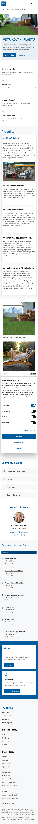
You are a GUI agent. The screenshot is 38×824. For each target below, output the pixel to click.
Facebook (7, 716)
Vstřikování (5, 552)
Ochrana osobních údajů (9, 795)
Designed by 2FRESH (8, 804)
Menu (32, 4)
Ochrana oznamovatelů (10, 782)
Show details (28, 430)
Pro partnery (7, 775)
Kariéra (4, 757)
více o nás (9, 665)
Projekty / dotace (8, 779)
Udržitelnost (6, 763)
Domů (3, 9)
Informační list (9, 55)
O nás (4, 735)
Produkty (10, 9)
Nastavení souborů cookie (10, 798)
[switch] (33, 411)
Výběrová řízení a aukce (10, 767)
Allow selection (19, 442)
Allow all (19, 436)
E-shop (4, 745)
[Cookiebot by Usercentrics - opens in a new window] (28, 374)
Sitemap (4, 791)
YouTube (7, 719)
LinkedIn (7, 712)
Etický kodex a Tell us (10, 786)
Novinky (5, 760)
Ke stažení (6, 772)
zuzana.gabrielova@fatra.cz (19, 532)
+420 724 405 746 (19, 535)
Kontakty (22, 55)
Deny (19, 448)
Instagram (8, 723)
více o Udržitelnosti (12, 691)
